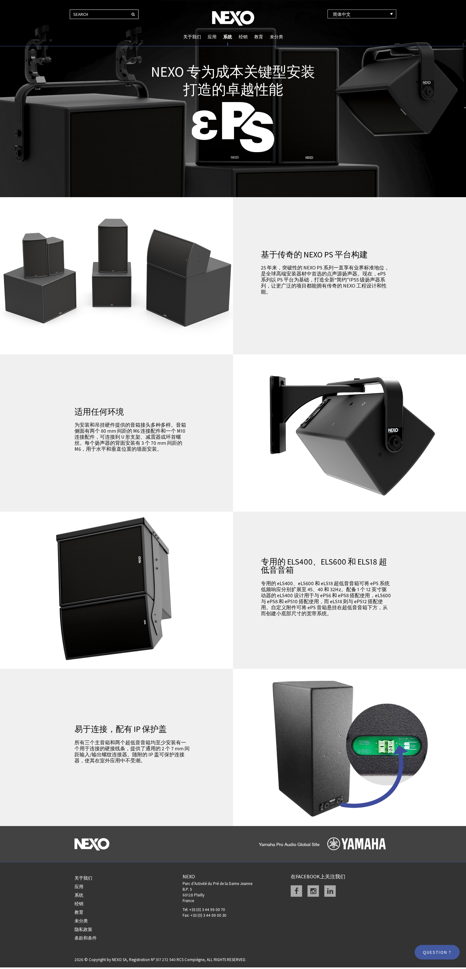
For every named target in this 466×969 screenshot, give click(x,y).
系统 (227, 37)
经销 (243, 37)
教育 (258, 37)
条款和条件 (85, 938)
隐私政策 (83, 929)
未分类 (276, 37)
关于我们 (192, 37)
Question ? (437, 952)
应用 (212, 37)
